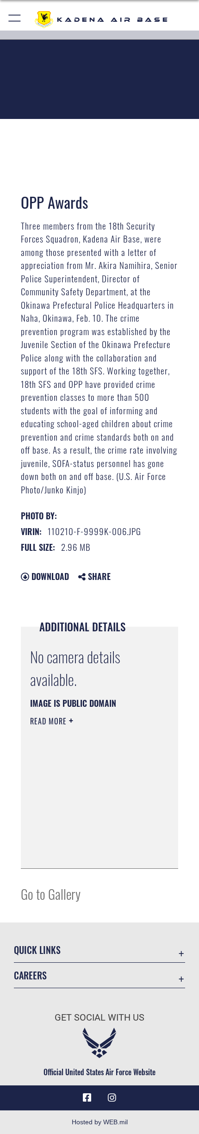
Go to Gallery (51, 893)
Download (49, 576)
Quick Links (37, 950)
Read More (49, 721)
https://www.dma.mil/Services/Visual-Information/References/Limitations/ (86, 838)
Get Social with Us (99, 1017)
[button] (15, 19)
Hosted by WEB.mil (100, 1122)
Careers (30, 975)
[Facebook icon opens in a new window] (87, 1098)
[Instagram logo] (112, 1098)
